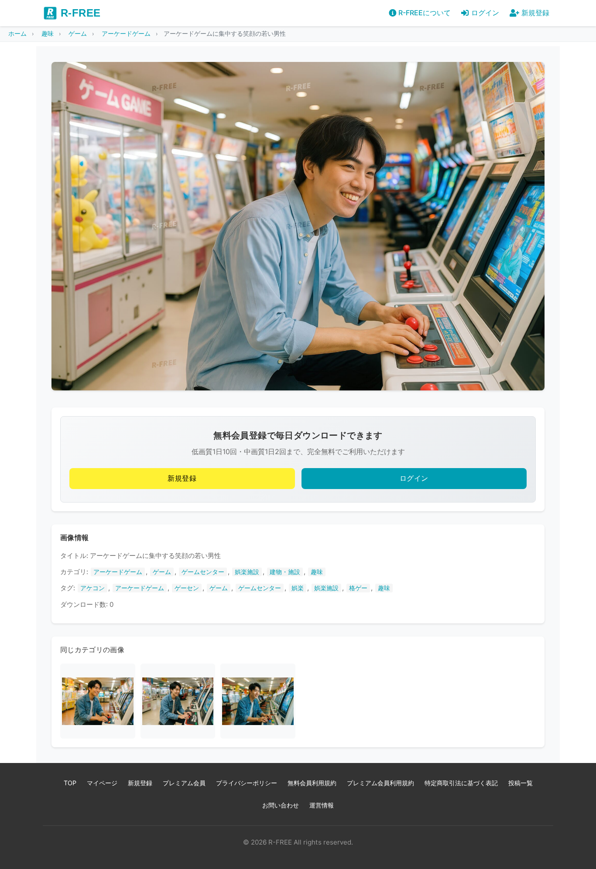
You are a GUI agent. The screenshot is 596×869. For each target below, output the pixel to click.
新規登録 (182, 478)
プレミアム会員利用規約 (380, 783)
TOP (70, 783)
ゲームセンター (203, 571)
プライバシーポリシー (246, 783)
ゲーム (162, 571)
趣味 (317, 571)
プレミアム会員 (184, 783)
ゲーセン (187, 588)
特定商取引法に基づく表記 (461, 783)
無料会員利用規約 (312, 783)
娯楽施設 (247, 571)
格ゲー (358, 588)
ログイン (414, 478)
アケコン (92, 588)
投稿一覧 (520, 783)
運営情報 (321, 805)
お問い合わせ (280, 805)
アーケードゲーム (117, 571)
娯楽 (297, 588)
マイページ (102, 783)
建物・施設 (285, 571)
